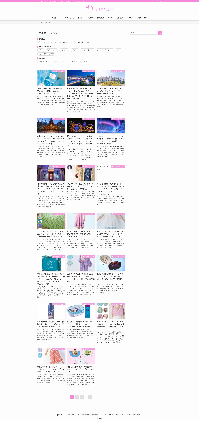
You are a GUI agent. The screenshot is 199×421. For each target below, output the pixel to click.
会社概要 (61, 414)
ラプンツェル (52, 50)
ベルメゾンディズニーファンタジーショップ (72, 61)
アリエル (64, 50)
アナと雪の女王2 (83, 42)
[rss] (157, 1)
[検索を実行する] (160, 33)
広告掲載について (97, 414)
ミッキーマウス (87, 50)
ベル (118, 50)
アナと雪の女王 (67, 42)
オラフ (74, 50)
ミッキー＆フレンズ (46, 54)
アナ (41, 50)
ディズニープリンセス (105, 50)
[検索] (160, 1)
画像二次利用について (111, 414)
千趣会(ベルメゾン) (45, 61)
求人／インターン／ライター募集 (130, 414)
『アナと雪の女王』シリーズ (48, 42)
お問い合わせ (86, 414)
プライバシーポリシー (72, 414)
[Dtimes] (99, 9)
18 (90, 397)
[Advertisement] (146, 51)
